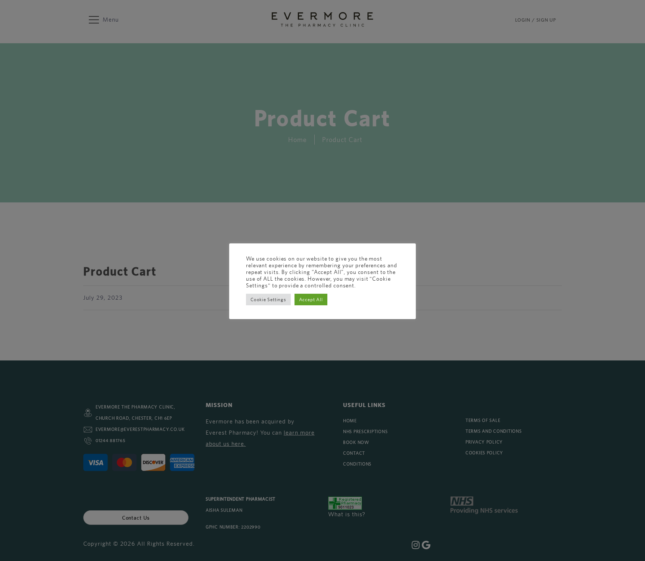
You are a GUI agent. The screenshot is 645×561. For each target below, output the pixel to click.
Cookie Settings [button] (268, 299)
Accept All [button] (311, 299)
